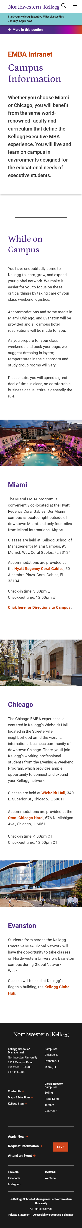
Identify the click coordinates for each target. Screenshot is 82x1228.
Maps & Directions (19, 1097)
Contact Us (14, 1091)
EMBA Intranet (30, 54)
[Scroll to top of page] (74, 1204)
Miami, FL (50, 1067)
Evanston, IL (52, 1061)
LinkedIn (13, 1172)
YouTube (50, 1178)
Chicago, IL (51, 1054)
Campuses (51, 1049)
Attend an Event (20, 1156)
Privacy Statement (19, 1214)
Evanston (22, 926)
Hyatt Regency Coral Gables (39, 568)
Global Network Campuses (54, 1085)
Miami (17, 485)
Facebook (14, 1178)
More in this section (28, 30)
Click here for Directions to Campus (39, 607)
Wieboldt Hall (53, 793)
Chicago (20, 704)
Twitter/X (50, 1172)
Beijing (49, 1092)
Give (61, 1147)
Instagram (14, 1184)
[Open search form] (65, 6)
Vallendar (50, 1111)
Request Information (23, 1146)
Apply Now (16, 1136)
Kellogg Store (16, 1103)
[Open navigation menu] (75, 6)
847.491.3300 (16, 1072)
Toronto (49, 1105)
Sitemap (69, 1214)
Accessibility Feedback (47, 1214)
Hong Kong (52, 1098)
